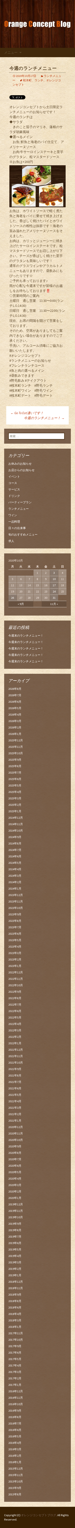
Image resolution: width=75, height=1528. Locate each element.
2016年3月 (14, 1449)
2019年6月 (14, 1243)
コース (12, 483)
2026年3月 (14, 721)
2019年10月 (15, 1217)
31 (54, 598)
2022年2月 (14, 1037)
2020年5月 (14, 1172)
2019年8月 (14, 1230)
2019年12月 (15, 1204)
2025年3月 (14, 798)
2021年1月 (14, 1120)
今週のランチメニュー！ (44, 418)
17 (54, 585)
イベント (14, 476)
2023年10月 (15, 908)
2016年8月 (14, 1417)
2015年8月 (14, 1494)
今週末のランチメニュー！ (25, 635)
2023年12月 (15, 895)
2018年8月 (14, 1301)
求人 (11, 541)
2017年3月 (14, 1372)
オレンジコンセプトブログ (38, 1515)
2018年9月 (14, 1294)
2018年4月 (14, 1314)
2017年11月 (15, 1333)
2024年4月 (14, 869)
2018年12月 (15, 1282)
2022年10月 (15, 985)
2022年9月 (14, 992)
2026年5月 (14, 708)
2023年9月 (14, 914)
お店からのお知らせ (21, 470)
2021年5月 (14, 1095)
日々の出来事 (17, 528)
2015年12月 (15, 1468)
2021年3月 (14, 1108)
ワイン (12, 515)
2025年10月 (15, 753)
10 (54, 579)
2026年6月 (14, 702)
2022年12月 (15, 972)
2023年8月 (14, 921)
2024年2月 (14, 882)
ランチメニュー (18, 509)
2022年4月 (14, 1024)
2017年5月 (14, 1359)
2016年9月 (14, 1410)
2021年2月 (14, 1114)
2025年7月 (14, 772)
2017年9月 (14, 1346)
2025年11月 (15, 747)
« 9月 (21, 604)
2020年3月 (14, 1185)
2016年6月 (14, 1430)
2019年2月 (14, 1269)
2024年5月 (14, 863)
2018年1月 (14, 1327)
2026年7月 (14, 695)
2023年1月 (14, 966)
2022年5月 (14, 1017)
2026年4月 (14, 714)
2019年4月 (14, 1256)
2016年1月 (14, 1462)
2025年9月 (14, 760)
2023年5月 (14, 940)
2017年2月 (14, 1378)
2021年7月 (14, 1082)
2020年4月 (14, 1178)
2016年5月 (14, 1436)
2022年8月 (14, 998)
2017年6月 (14, 1352)
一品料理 (14, 521)
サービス (14, 489)
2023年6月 (14, 934)
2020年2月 (14, 1191)
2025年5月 (14, 785)
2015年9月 (14, 1488)
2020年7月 (14, 1159)
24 (54, 591)
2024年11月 (15, 824)
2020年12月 (15, 1127)
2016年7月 (14, 1423)
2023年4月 (14, 946)
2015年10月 (15, 1481)
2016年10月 (15, 1404)
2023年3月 (14, 953)
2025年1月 (14, 811)
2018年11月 (15, 1288)
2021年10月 (15, 1062)
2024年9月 (14, 837)
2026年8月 (14, 689)
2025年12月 (15, 740)
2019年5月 (14, 1249)
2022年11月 (15, 979)
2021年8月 (14, 1075)
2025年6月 (14, 779)
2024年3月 (14, 876)
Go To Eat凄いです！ (27, 413)
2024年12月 (15, 818)
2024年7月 (14, 850)
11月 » (54, 604)
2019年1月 (14, 1275)
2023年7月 (14, 927)
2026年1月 (14, 734)
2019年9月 (14, 1224)
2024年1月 (14, 888)
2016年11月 (15, 1398)
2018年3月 (14, 1320)
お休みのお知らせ (20, 463)
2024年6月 (14, 856)
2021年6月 (14, 1088)
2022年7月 (14, 1004)
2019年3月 (14, 1262)
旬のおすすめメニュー (23, 534)
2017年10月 (15, 1340)
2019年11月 (15, 1211)
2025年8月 (14, 766)
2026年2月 (14, 727)
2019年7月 (14, 1236)
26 (12, 598)
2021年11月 (15, 1056)
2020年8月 (14, 1153)
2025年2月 (14, 805)
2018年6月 (14, 1307)
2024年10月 (15, 830)
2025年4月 (14, 792)
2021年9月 (14, 1069)
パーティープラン (20, 502)
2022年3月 (14, 1030)
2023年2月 (14, 959)
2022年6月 (14, 1011)
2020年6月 (14, 1166)
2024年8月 (14, 843)
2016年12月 (15, 1391)
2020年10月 (15, 1140)
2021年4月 (14, 1101)
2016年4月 (14, 1443)
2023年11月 (15, 901)
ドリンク (14, 496)
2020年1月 (14, 1198)
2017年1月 (14, 1385)
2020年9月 (14, 1146)
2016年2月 (14, 1456)
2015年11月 (15, 1475)
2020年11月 (15, 1133)
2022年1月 (14, 1043)
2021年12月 (15, 1050)
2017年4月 (14, 1365)
